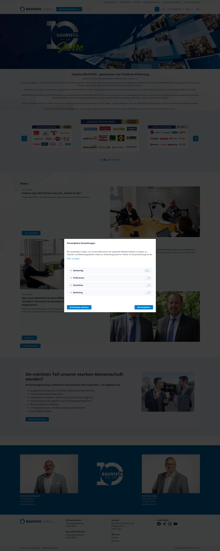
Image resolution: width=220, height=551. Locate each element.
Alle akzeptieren (143, 307)
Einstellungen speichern (79, 307)
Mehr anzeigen (73, 258)
